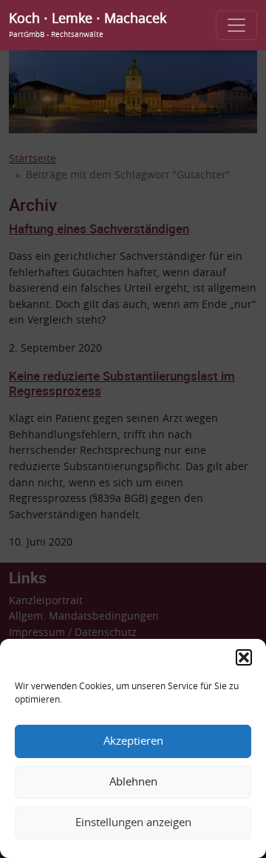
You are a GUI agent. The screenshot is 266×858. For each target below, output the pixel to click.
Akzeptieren (133, 741)
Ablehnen (133, 782)
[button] (243, 657)
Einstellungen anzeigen (133, 822)
